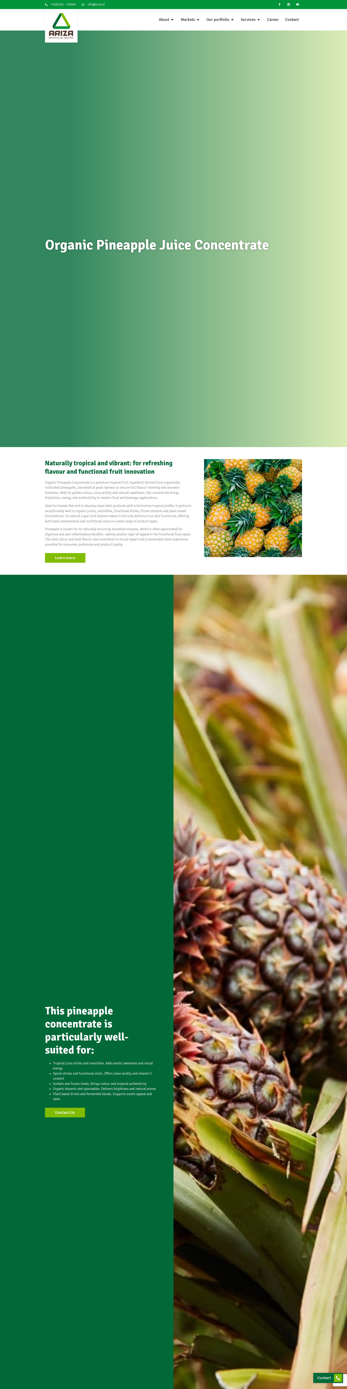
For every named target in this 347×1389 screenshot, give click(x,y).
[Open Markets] (198, 20)
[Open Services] (259, 20)
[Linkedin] (288, 4)
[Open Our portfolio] (232, 20)
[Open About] (172, 20)
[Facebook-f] (279, 4)
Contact (324, 1377)
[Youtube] (297, 4)
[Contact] (338, 1378)
